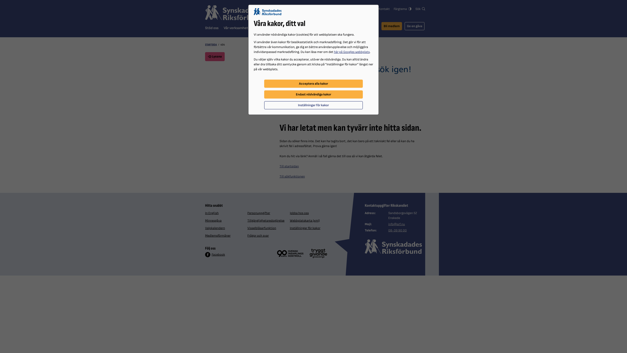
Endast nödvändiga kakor (313, 94)
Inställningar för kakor (313, 105)
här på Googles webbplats (352, 52)
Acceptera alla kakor (313, 84)
